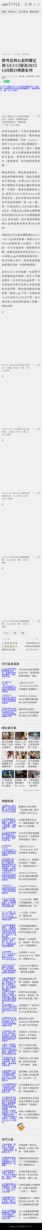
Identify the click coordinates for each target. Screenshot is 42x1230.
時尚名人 (12, 11)
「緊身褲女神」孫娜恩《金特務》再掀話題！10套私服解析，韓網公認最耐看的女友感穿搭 (34, 783)
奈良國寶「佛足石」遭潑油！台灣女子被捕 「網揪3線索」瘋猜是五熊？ (29, 1149)
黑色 (22, 633)
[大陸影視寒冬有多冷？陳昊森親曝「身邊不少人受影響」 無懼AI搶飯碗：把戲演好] (9, 823)
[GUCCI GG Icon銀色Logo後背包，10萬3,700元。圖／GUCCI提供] (21, 400)
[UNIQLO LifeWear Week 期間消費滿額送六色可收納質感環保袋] (9, 699)
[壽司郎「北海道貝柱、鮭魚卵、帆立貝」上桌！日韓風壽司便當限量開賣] (9, 942)
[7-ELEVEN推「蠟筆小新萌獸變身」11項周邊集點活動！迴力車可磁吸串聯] (9, 903)
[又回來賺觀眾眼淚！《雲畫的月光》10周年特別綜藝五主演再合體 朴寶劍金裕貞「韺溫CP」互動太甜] (9, 929)
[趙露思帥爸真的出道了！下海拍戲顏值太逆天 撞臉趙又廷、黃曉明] (9, 1162)
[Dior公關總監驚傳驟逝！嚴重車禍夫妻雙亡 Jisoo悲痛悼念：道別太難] (9, 1215)
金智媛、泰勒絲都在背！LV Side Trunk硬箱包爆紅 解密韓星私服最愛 (21, 783)
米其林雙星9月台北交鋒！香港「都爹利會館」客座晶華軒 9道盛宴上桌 (29, 1089)
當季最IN (26, 54)
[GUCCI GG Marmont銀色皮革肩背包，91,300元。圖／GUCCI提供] (21, 464)
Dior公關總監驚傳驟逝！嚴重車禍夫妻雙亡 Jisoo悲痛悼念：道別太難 (29, 1216)
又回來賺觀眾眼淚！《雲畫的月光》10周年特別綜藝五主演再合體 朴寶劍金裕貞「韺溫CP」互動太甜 (29, 932)
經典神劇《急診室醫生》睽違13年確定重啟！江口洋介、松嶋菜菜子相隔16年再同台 (29, 1078)
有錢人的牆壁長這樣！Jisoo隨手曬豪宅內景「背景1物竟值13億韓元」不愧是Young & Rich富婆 (29, 1118)
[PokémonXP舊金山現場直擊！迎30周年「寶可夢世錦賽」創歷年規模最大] (9, 969)
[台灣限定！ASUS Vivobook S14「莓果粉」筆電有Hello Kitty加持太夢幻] (9, 956)
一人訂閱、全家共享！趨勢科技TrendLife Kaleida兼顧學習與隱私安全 (29, 917)
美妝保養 (34, 11)
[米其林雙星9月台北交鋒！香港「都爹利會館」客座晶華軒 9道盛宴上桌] (9, 1088)
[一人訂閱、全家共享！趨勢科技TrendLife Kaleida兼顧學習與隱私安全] (9, 916)
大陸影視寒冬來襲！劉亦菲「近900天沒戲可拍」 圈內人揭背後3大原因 (29, 1176)
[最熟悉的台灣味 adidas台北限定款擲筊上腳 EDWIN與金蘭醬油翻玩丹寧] (9, 713)
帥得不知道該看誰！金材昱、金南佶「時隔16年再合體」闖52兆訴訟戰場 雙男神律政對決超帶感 (29, 998)
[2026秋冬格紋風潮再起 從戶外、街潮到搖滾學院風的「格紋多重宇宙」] (9, 673)
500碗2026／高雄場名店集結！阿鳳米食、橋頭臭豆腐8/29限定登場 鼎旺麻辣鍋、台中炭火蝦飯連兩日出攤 (29, 867)
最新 (4, 11)
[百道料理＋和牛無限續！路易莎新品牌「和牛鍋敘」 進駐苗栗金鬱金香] (9, 1062)
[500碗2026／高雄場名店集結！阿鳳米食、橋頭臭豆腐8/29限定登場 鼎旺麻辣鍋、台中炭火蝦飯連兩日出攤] (9, 863)
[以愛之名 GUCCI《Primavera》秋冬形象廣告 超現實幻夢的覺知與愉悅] (9, 686)
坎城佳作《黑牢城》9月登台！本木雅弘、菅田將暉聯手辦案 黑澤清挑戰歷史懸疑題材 (29, 1038)
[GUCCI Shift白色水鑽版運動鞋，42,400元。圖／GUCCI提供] (21, 529)
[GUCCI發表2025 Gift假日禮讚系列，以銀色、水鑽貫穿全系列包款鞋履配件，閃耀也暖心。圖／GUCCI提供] (21, 100)
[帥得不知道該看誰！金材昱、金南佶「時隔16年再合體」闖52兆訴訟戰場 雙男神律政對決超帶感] (9, 995)
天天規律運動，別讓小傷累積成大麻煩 (33, 764)
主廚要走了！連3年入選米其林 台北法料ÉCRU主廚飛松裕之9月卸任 (29, 1010)
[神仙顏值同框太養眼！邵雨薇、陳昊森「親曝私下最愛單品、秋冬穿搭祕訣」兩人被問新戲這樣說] (9, 982)
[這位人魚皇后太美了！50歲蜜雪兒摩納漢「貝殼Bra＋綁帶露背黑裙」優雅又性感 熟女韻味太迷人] (9, 1048)
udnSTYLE (6, 54)
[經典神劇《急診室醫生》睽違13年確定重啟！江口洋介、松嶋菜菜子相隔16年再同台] (9, 1075)
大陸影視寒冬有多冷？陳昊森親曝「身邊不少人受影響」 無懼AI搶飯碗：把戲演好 (29, 826)
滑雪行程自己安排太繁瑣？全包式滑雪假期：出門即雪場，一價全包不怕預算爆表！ (33, 744)
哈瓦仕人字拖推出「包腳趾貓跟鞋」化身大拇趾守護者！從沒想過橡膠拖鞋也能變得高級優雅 (20, 744)
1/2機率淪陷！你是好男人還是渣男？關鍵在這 (7, 783)
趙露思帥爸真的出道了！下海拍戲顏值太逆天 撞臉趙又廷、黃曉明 (29, 1163)
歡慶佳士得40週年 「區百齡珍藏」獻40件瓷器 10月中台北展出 (29, 811)
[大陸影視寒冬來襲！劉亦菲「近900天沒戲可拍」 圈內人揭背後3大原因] (9, 1175)
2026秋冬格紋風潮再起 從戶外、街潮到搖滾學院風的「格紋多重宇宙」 (29, 674)
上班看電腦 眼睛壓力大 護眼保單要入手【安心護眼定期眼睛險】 (7, 764)
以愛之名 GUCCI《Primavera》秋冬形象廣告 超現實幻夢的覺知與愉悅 (29, 687)
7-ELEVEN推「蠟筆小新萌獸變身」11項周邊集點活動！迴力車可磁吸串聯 (29, 904)
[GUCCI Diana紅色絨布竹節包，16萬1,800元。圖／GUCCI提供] (21, 336)
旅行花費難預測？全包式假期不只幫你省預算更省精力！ (7, 744)
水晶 (14, 633)
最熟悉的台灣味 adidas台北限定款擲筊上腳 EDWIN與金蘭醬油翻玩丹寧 (29, 714)
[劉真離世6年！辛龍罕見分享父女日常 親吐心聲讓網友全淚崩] (9, 1201)
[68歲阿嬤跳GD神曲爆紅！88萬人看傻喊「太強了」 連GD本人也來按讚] (9, 1188)
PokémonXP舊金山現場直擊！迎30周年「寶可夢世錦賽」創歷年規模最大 (29, 970)
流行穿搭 (23, 11)
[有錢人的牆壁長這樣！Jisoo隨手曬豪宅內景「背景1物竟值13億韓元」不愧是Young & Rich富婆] (9, 1115)
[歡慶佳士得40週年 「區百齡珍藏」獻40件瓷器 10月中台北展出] (9, 810)
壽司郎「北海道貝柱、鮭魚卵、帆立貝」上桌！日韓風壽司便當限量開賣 (29, 943)
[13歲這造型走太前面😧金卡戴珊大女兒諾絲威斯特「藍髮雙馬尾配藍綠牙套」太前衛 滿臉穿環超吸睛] (9, 1101)
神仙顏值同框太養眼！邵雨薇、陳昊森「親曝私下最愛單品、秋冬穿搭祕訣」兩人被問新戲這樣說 (29, 985)
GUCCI (6, 633)
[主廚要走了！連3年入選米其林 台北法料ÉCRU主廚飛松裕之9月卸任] (9, 1009)
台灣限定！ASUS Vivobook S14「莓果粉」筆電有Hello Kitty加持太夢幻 (29, 957)
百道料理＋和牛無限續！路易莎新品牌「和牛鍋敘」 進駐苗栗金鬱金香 (29, 1063)
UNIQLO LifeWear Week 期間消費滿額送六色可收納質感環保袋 (29, 700)
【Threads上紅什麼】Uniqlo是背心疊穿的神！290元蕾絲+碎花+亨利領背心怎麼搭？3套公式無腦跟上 (20, 764)
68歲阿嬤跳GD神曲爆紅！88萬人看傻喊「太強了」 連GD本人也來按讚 (29, 1189)
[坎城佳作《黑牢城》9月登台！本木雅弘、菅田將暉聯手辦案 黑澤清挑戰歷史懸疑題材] (9, 1035)
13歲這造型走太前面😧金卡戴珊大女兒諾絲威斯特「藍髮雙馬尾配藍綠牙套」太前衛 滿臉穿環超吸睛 (29, 1104)
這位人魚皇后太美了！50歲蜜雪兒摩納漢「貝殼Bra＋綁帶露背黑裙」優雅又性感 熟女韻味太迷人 (29, 1051)
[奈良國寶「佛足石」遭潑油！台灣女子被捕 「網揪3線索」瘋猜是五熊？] (9, 1148)
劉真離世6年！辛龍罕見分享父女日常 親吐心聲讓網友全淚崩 (29, 1201)
